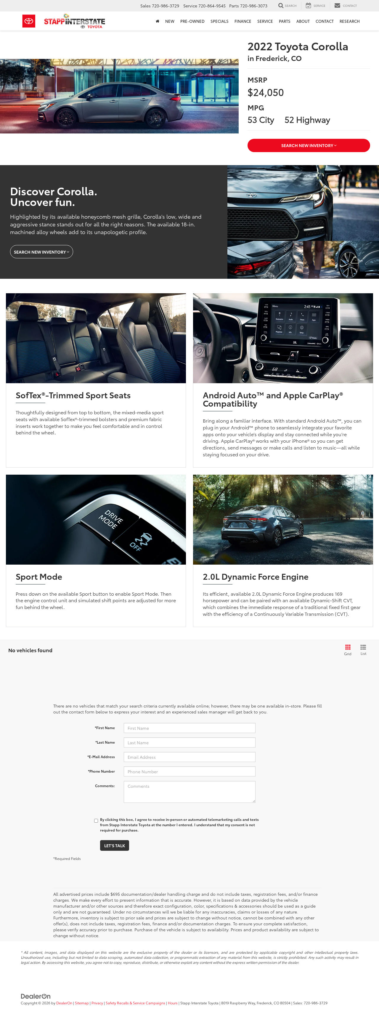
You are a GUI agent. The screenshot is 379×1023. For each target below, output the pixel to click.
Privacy (97, 1002)
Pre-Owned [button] (192, 21)
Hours (173, 1002)
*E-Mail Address (101, 756)
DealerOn (64, 1002)
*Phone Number (101, 771)
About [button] (303, 21)
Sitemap (82, 1002)
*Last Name (105, 742)
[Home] (157, 21)
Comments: (105, 785)
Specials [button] (220, 21)
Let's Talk (114, 845)
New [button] (169, 21)
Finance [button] (243, 21)
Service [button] (265, 21)
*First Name (105, 727)
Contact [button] (325, 21)
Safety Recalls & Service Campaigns (135, 1002)
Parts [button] (284, 21)
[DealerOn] (36, 995)
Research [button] (350, 21)
